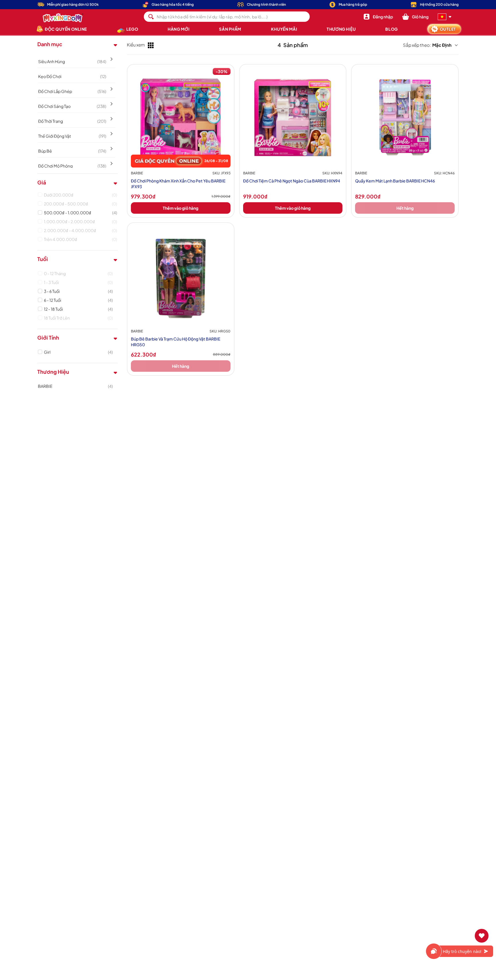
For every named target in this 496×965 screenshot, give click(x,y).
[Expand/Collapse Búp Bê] (111, 147)
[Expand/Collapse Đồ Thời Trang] (111, 117)
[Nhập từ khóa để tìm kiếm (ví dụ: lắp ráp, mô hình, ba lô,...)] (151, 16)
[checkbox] (80, 194)
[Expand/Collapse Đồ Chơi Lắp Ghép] (111, 87)
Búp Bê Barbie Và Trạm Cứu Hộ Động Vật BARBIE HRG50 (175, 341)
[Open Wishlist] (482, 936)
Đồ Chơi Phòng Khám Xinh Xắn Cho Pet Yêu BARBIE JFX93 (178, 183)
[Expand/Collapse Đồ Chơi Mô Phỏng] (111, 161)
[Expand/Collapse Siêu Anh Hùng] (111, 57)
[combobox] (227, 16)
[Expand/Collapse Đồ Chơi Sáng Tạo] (111, 102)
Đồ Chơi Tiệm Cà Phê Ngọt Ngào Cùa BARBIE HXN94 (291, 180)
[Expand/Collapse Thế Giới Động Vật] (111, 132)
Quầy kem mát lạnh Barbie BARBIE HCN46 (395, 180)
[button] (415, 16)
